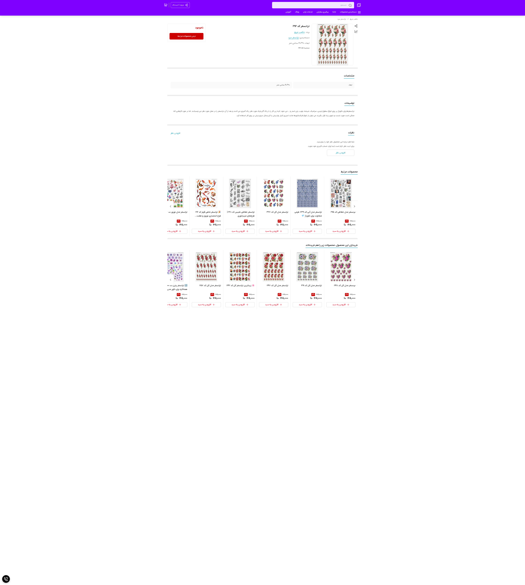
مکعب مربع (354, 19)
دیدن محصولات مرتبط (186, 36)
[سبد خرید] (165, 5)
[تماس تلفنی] (6, 579)
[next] (170, 206)
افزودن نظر (175, 133)
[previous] (354, 206)
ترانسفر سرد (342, 19)
